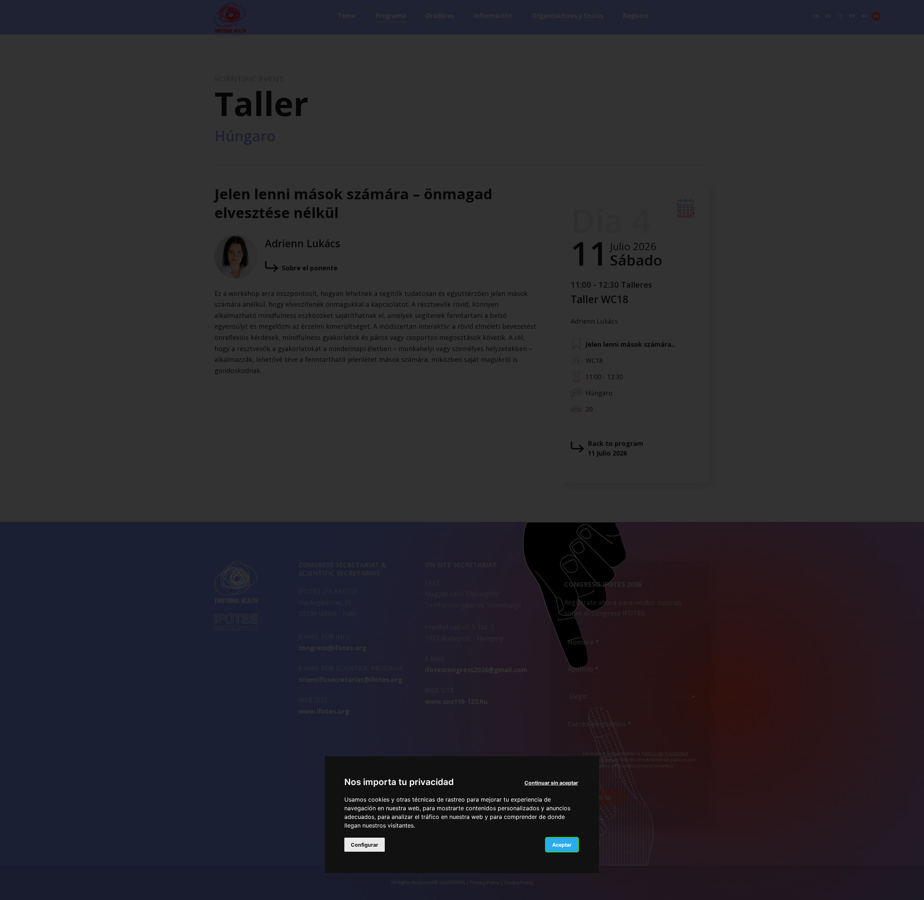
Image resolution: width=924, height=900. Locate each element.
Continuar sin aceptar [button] (551, 783)
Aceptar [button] (562, 845)
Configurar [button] (364, 845)
